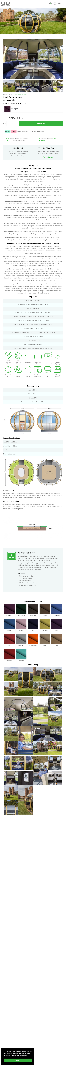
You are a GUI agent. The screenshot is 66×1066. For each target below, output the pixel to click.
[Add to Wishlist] (22, 118)
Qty (4, 123)
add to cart (41, 124)
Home (5, 95)
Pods (10, 95)
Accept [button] (18, 1060)
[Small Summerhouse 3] (33, 21)
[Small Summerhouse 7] (33, 59)
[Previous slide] (3, 21)
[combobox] (33, 109)
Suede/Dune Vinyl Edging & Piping (14, 103)
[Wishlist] (55, 3)
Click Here (49, 157)
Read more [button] (23, 1055)
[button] (9, 86)
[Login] (50, 3)
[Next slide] (62, 21)
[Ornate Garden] (5, 4)
